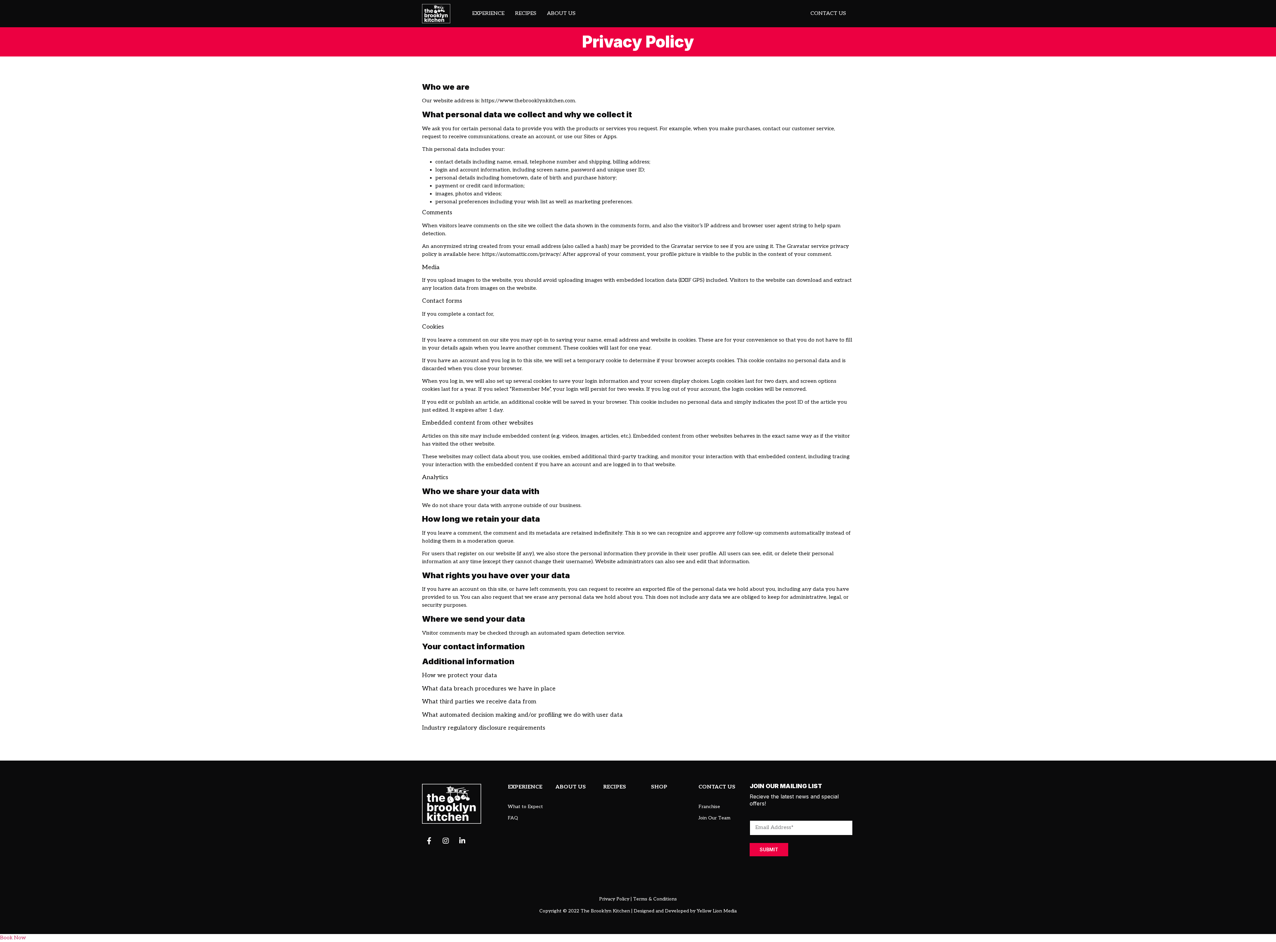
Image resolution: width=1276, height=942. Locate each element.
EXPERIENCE (525, 787)
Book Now (13, 938)
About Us (561, 13)
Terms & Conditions (655, 899)
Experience (488, 13)
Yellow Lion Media (717, 911)
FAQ (513, 818)
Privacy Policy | (615, 899)
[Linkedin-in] (462, 841)
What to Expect (525, 806)
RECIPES (614, 787)
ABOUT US (571, 787)
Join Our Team (714, 818)
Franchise (709, 806)
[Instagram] (446, 841)
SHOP (659, 787)
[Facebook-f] (429, 841)
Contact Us (828, 13)
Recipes (525, 13)
